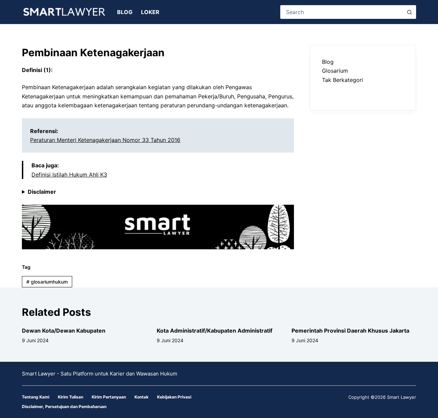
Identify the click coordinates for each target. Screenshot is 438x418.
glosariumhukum (47, 282)
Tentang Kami (35, 396)
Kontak (141, 396)
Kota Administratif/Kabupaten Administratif (214, 330)
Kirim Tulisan (70, 396)
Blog (124, 12)
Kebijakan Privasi (174, 396)
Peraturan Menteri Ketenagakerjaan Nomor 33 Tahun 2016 (105, 139)
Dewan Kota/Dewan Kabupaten (63, 330)
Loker (150, 12)
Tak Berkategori (342, 79)
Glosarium (335, 70)
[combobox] (342, 12)
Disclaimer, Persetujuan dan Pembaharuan (64, 406)
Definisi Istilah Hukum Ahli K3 (69, 174)
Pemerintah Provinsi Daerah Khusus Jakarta (350, 330)
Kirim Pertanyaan (109, 396)
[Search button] (409, 12)
